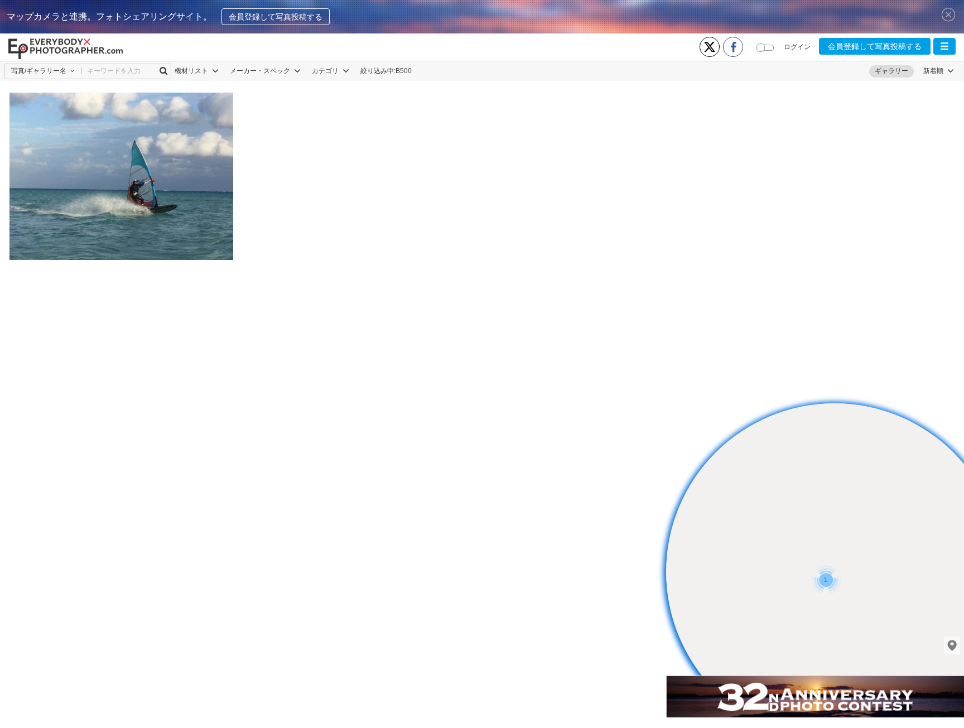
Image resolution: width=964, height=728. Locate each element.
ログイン (797, 47)
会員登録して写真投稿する (275, 16)
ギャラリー (891, 71)
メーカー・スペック (261, 71)
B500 (404, 71)
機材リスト (192, 71)
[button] (944, 46)
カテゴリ (326, 71)
